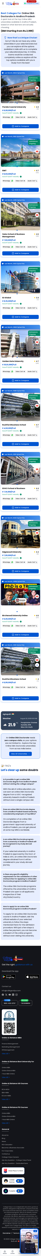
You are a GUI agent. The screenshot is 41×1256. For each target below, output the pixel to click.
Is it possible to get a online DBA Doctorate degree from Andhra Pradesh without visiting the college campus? (20, 781)
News (4, 1141)
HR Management (8, 1050)
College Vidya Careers (10, 1157)
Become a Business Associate (13, 1148)
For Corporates (7, 1151)
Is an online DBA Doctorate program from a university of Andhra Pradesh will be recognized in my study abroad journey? (19, 842)
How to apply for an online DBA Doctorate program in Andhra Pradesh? (20, 907)
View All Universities (19, 754)
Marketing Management (11, 1047)
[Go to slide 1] (17, 103)
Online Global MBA (8, 1071)
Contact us (6, 1154)
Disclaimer (7, 1233)
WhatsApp (6, 117)
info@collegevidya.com (11, 990)
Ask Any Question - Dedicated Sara (15, 1163)
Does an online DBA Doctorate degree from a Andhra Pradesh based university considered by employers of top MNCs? (20, 811)
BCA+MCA (5, 1089)
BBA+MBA (5, 1093)
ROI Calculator (7, 1145)
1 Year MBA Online (8, 1074)
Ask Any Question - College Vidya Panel (16, 1160)
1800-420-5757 (9, 1003)
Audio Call (31, 117)
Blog (3, 1138)
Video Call (19, 117)
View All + (6, 1053)
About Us (5, 1135)
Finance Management (10, 1044)
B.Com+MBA (6, 1096)
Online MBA (6, 1067)
